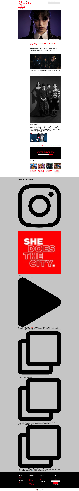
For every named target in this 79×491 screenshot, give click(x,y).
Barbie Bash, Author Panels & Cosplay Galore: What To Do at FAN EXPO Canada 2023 (57, 172)
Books (30, 479)
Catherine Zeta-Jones (35, 145)
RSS (40, 479)
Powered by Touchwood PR (39, 487)
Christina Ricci (40, 145)
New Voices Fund (31, 484)
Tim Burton (54, 145)
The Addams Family (49, 145)
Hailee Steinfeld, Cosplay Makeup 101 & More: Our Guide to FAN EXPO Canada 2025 (41, 172)
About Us (30, 482)
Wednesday (58, 145)
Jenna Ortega (44, 145)
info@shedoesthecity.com (43, 483)
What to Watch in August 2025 (49, 171)
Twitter (41, 477)
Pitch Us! (30, 483)
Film (29, 477)
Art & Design (31, 480)
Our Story (19, 477)
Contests (30, 481)
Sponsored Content (21, 483)
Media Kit (19, 482)
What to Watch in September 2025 (33, 171)
